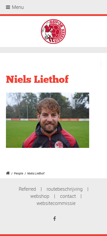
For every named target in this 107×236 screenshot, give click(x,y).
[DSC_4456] (47, 122)
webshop (39, 196)
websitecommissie (56, 203)
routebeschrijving (65, 189)
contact (68, 196)
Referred (27, 189)
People (18, 173)
